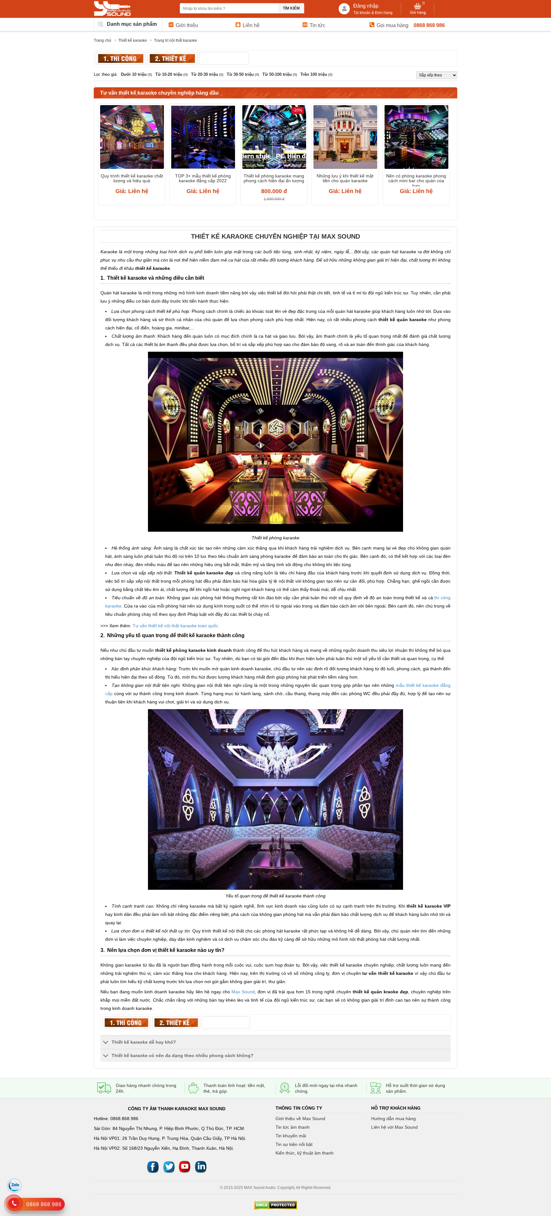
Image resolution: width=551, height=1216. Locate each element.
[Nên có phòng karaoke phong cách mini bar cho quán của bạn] (416, 137)
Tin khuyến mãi (291, 1135)
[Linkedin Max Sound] (201, 1166)
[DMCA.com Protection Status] (275, 1205)
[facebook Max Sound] (153, 1166)
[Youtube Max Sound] (185, 1166)
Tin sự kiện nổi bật (294, 1144)
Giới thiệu (187, 25)
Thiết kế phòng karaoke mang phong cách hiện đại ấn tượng (274, 178)
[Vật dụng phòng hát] (224, 58)
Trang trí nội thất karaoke (175, 40)
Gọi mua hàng (392, 25)
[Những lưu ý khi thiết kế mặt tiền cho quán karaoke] (345, 137)
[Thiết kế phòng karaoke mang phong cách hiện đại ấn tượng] (274, 137)
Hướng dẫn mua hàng (393, 1118)
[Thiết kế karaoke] (172, 58)
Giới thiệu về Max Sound (300, 1118)
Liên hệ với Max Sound (394, 1127)
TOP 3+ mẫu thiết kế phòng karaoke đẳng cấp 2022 (203, 178)
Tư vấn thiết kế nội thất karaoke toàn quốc (176, 625)
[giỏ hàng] (418, 9)
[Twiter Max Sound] (169, 1166)
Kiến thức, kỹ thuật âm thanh (305, 1152)
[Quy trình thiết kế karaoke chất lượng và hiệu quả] (132, 137)
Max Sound (243, 991)
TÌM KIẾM (291, 8)
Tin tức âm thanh (293, 1127)
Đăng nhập (365, 6)
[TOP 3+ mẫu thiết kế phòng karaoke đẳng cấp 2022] (203, 137)
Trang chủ (102, 40)
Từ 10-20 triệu (171, 74)
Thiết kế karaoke (132, 40)
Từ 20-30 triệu (207, 74)
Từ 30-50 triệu (243, 74)
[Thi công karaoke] (120, 58)
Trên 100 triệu (316, 74)
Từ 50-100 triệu (279, 74)
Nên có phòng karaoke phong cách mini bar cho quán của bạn (416, 180)
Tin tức (317, 25)
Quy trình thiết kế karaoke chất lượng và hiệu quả (132, 178)
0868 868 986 (429, 25)
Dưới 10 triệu (136, 74)
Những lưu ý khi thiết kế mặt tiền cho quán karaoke (345, 178)
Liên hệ (251, 25)
